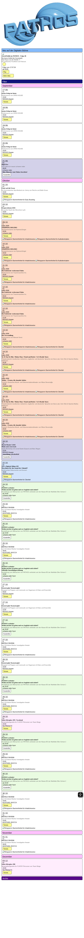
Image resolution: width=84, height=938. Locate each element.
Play (4, 72)
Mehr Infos (6, 76)
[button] (42, 50)
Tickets (5, 102)
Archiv (5, 878)
